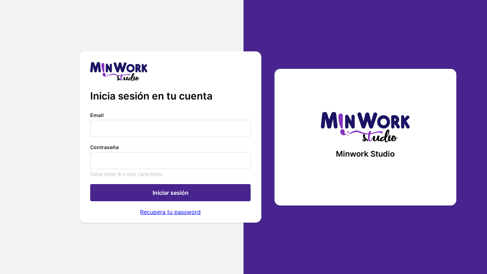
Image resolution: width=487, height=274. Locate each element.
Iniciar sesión (171, 192)
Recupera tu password (170, 211)
